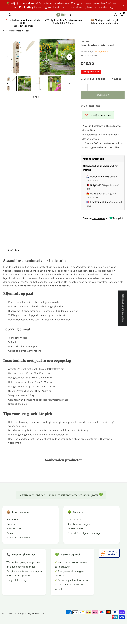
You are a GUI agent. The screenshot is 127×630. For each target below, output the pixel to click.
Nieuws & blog (75, 528)
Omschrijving (14, 250)
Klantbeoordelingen (78, 524)
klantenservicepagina (30, 571)
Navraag (116, 78)
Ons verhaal (74, 519)
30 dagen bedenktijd (18, 537)
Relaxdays (85, 41)
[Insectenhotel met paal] (24, 83)
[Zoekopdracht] (10, 14)
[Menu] (4, 14)
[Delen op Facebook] (42, 97)
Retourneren (13, 528)
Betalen (10, 533)
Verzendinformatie (93, 158)
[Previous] (8, 57)
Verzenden (12, 519)
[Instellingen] (116, 15)
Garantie (11, 524)
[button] (122, 15)
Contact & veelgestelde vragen (84, 533)
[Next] (69, 57)
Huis (4, 31)
